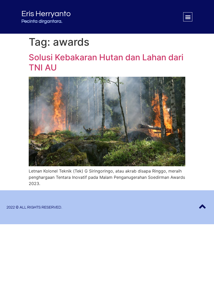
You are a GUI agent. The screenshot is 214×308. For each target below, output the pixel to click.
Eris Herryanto (46, 14)
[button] (187, 16)
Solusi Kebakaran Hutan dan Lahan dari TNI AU (106, 62)
